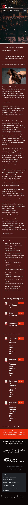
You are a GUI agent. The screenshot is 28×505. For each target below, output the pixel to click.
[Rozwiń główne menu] (25, 10)
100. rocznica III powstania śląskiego (13, 290)
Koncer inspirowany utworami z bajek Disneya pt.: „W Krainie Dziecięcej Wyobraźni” (13, 262)
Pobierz (20, 303)
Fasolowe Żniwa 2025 (10, 248)
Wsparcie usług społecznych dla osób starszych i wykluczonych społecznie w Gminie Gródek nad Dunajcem (13, 245)
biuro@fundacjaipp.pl (10, 497)
